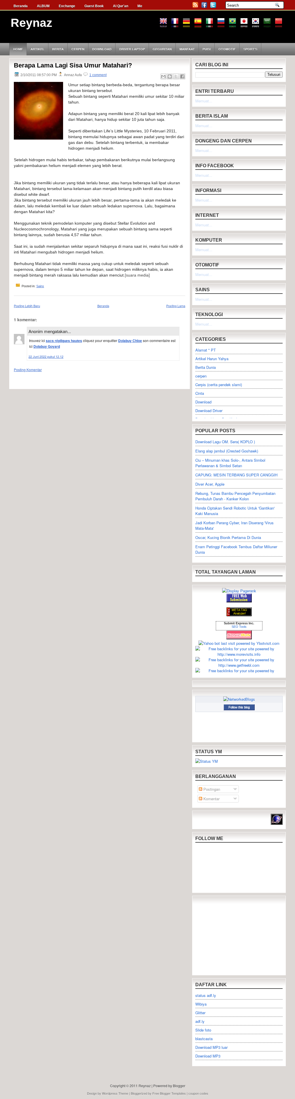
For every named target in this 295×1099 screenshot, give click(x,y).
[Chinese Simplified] (280, 24)
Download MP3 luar (211, 1047)
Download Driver (208, 410)
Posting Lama (175, 305)
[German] (188, 24)
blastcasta (204, 1038)
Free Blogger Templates (169, 1093)
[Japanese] (246, 24)
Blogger (179, 1085)
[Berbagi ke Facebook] (182, 76)
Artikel (37, 49)
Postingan (211, 789)
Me (139, 6)
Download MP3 (207, 1056)
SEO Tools (239, 626)
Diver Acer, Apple (209, 484)
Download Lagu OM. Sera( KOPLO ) (225, 441)
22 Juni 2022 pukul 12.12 (46, 356)
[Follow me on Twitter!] (214, 6)
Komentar (211, 798)
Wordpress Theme (115, 1093)
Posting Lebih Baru (27, 305)
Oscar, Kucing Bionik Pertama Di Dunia (228, 537)
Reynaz (31, 22)
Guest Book (94, 6)
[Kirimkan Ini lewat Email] (163, 76)
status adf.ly (205, 995)
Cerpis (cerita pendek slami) (218, 384)
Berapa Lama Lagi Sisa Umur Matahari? (73, 65)
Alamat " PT (205, 350)
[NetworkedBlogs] (239, 699)
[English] (165, 24)
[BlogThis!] (170, 76)
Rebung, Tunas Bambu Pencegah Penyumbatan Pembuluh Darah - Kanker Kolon (235, 496)
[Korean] (257, 24)
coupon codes (198, 1093)
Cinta (199, 393)
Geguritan (162, 49)
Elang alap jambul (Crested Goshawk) (226, 451)
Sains (40, 286)
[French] (176, 24)
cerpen (201, 376)
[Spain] (199, 24)
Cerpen (77, 49)
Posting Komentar (28, 369)
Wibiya (201, 1004)
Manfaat (187, 49)
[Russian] (223, 24)
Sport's (250, 49)
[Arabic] (269, 24)
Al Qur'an (120, 6)
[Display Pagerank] (239, 590)
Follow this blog (239, 707)
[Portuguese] (234, 24)
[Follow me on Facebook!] (205, 6)
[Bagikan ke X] (176, 76)
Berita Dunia (205, 367)
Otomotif (227, 49)
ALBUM (43, 6)
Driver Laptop (132, 49)
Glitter (200, 1012)
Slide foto (203, 1030)
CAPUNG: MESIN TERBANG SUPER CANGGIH (236, 475)
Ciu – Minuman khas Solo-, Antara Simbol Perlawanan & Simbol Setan (230, 462)
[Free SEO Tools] (239, 614)
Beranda (21, 6)
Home (18, 49)
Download (101, 49)
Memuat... (203, 101)
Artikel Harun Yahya (211, 358)
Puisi (207, 49)
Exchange (67, 6)
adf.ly (200, 1021)
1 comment (98, 75)
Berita (58, 49)
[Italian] (211, 24)
